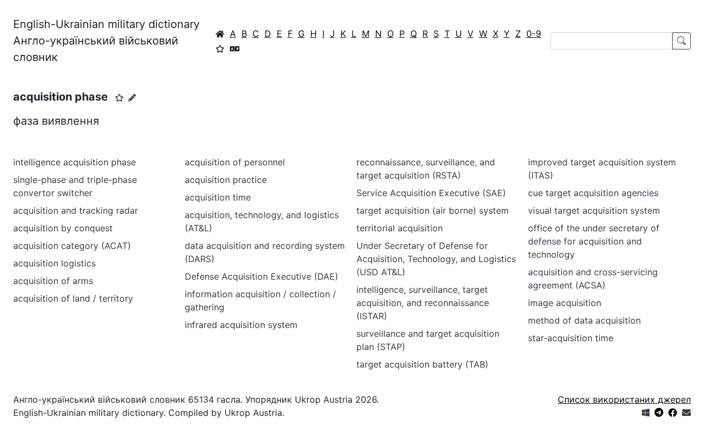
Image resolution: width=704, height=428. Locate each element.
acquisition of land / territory (73, 298)
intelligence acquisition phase (74, 162)
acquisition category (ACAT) (72, 245)
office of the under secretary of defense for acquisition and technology (593, 241)
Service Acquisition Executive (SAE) (431, 192)
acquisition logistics (54, 263)
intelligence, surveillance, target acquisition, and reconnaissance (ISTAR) (422, 302)
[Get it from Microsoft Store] (646, 412)
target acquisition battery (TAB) (422, 364)
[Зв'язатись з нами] (686, 412)
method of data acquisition (584, 320)
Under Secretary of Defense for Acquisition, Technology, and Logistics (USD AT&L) (436, 258)
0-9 (533, 33)
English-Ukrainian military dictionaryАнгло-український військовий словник (106, 41)
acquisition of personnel (235, 162)
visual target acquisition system (594, 210)
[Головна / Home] (220, 33)
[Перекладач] (235, 48)
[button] (119, 98)
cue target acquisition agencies (593, 192)
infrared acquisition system (241, 324)
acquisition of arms (53, 280)
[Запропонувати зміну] (132, 97)
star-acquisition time (570, 337)
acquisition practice (226, 179)
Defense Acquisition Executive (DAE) (261, 276)
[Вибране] (220, 48)
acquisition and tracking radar (75, 210)
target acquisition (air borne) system (432, 210)
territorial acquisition (399, 228)
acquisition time (218, 197)
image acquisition (564, 302)
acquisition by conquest (63, 228)
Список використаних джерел (624, 399)
